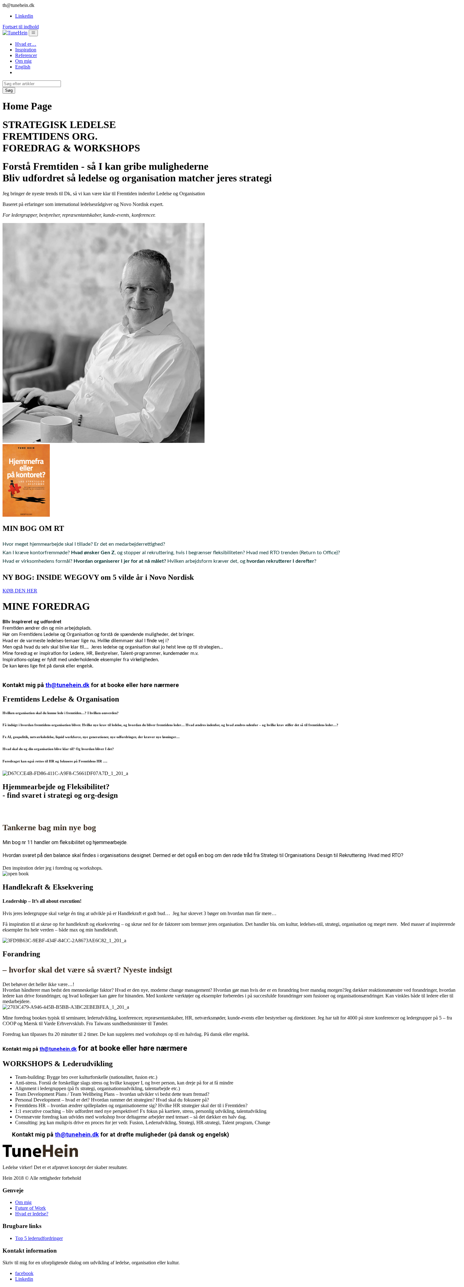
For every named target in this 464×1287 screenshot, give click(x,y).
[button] (20, 590)
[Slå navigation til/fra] (33, 33)
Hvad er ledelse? (31, 1213)
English (22, 66)
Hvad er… (25, 44)
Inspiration (25, 49)
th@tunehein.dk (67, 685)
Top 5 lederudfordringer (39, 1238)
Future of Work (30, 1208)
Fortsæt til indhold (21, 26)
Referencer (26, 55)
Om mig (23, 61)
